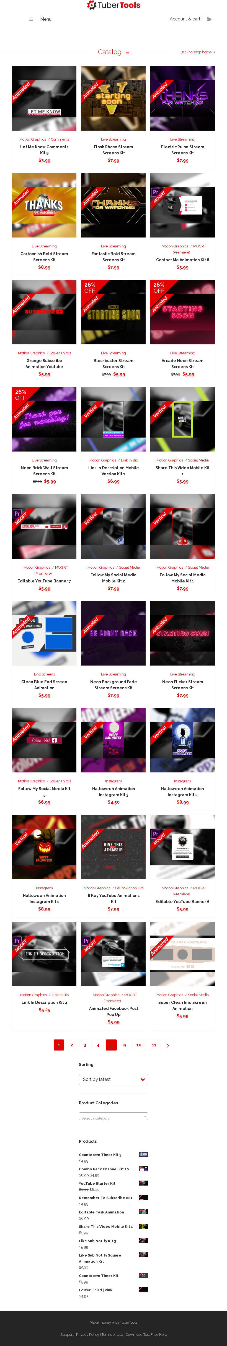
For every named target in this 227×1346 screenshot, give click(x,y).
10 (138, 1044)
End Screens (44, 674)
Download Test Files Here (146, 1334)
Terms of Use (112, 1334)
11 (154, 1044)
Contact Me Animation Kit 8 (182, 260)
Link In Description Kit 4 (44, 1002)
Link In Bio (129, 460)
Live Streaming (113, 139)
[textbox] (113, 1118)
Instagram (113, 781)
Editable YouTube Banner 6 (183, 901)
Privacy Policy (87, 1334)
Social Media (198, 460)
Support (67, 1334)
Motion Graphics (32, 139)
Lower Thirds (60, 353)
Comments (60, 139)
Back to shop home (196, 52)
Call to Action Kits (129, 888)
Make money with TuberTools (113, 1322)
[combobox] (113, 1116)
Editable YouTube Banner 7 (44, 581)
